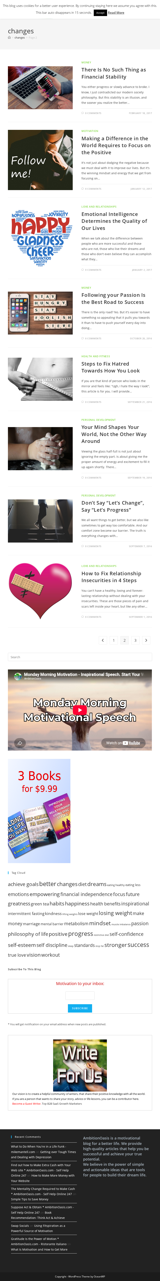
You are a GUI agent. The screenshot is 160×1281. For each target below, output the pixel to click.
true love (17, 955)
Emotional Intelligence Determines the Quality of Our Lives (114, 221)
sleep (71, 946)
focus (119, 894)
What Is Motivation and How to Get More (39, 1249)
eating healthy (116, 885)
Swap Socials (20, 1226)
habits (57, 903)
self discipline (51, 944)
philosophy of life (28, 933)
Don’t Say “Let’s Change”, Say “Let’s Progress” (112, 506)
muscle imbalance (121, 924)
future (133, 894)
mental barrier (52, 924)
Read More (116, 12)
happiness (77, 903)
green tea (40, 904)
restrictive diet (101, 935)
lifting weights (70, 914)
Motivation (89, 131)
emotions (18, 894)
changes (67, 884)
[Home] (9, 37)
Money (86, 62)
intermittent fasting (26, 913)
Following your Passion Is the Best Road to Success (113, 298)
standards (84, 945)
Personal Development (98, 420)
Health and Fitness (95, 356)
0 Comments (93, 113)
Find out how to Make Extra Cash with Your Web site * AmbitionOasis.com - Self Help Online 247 (41, 1170)
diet (82, 884)
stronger (115, 945)
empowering (45, 893)
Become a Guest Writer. (26, 1104)
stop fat (99, 946)
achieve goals (23, 884)
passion (140, 923)
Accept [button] (100, 13)
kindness (53, 913)
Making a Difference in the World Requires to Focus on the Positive (116, 145)
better (47, 884)
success (138, 944)
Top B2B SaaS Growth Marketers (62, 1104)
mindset (100, 923)
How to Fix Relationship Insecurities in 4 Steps (111, 577)
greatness (19, 903)
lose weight (88, 913)
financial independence (86, 894)
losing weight (115, 913)
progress (80, 933)
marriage (31, 923)
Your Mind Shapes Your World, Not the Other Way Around (113, 434)
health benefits (105, 904)
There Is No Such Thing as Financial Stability (113, 73)
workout (50, 955)
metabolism (76, 923)
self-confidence (127, 934)
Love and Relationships (98, 206)
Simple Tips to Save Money (29, 1199)
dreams (96, 884)
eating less (132, 885)
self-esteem (22, 944)
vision (34, 954)
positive (58, 933)
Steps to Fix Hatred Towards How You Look (110, 367)
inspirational (135, 903)
